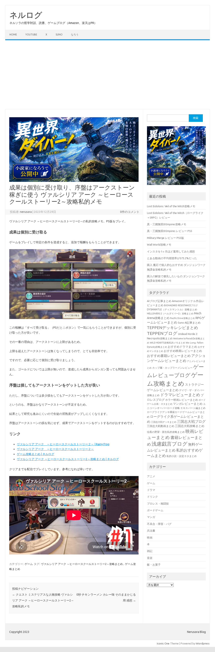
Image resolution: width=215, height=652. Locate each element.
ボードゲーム (155, 510)
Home (13, 34)
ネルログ (25, 14)
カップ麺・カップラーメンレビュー (172, 367)
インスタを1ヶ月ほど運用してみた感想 (171, 251)
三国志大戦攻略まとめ (189, 426)
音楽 (149, 557)
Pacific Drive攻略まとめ (182, 318)
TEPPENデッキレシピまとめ (172, 327)
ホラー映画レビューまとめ (181, 399)
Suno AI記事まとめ (189, 322)
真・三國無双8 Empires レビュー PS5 (169, 230)
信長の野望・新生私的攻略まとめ (166, 431)
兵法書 (151, 530)
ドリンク (152, 496)
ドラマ (151, 489)
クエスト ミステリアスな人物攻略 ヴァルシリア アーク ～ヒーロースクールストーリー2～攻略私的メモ (43, 600)
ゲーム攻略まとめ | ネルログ (35, 454)
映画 (149, 537)
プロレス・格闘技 (158, 503)
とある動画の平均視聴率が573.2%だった (172, 258)
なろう (75, 34)
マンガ (151, 516)
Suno (59, 34)
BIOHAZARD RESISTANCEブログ (181, 305)
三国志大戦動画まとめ (160, 425)
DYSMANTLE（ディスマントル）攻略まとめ (172, 309)
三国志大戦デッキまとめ (163, 422)
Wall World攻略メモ (159, 244)
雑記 (149, 550)
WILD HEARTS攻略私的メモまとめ (167, 342)
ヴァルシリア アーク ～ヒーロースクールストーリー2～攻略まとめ (82, 563)
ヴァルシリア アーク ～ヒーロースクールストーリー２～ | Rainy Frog (63, 444)
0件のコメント (129, 211)
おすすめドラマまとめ (182, 346)
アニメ (151, 476)
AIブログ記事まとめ (159, 300)
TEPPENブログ (162, 333)
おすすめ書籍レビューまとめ (169, 356)
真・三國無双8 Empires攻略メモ (166, 224)
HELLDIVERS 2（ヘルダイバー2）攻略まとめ (170, 313)
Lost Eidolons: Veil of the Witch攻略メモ (171, 206)
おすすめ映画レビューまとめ (183, 351)
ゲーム (29, 563)
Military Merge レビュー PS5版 (165, 237)
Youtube (31, 34)
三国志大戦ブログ (191, 421)
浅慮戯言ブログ (169, 444)
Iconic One (163, 643)
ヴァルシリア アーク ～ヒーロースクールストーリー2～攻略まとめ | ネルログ (68, 459)
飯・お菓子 (154, 564)
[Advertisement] (107, 74)
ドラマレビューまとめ (180, 395)
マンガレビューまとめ (187, 403)
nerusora (26, 211)
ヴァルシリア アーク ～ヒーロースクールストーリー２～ (55, 449)
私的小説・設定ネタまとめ (181, 456)
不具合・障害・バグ (159, 523)
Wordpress (203, 643)
